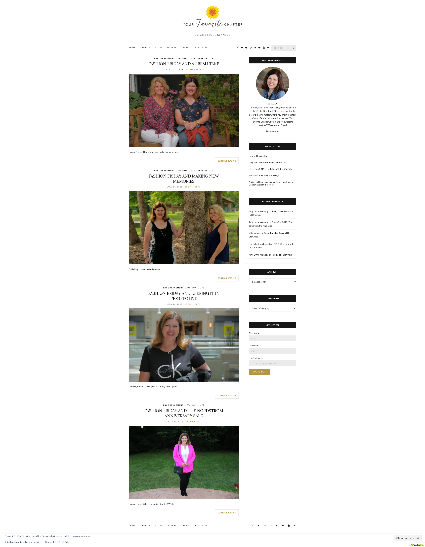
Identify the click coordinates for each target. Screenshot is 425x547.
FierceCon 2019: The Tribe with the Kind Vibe (271, 169)
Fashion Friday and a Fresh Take (183, 63)
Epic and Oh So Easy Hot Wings (264, 175)
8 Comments (192, 421)
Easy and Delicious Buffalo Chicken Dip (267, 162)
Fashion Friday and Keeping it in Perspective (183, 296)
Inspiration (205, 58)
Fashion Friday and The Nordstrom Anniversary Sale (183, 413)
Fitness (171, 47)
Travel (185, 47)
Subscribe (201, 47)
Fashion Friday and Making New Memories (184, 179)
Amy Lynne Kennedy (258, 211)
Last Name (254, 345)
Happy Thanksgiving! (259, 156)
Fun (193, 58)
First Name (254, 333)
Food (158, 47)
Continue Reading (226, 161)
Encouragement (164, 58)
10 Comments (192, 304)
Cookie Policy (64, 542)
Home (132, 47)
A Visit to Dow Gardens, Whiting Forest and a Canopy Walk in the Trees (271, 183)
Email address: (256, 358)
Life (202, 288)
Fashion (145, 47)
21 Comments (192, 187)
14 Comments (193, 69)
